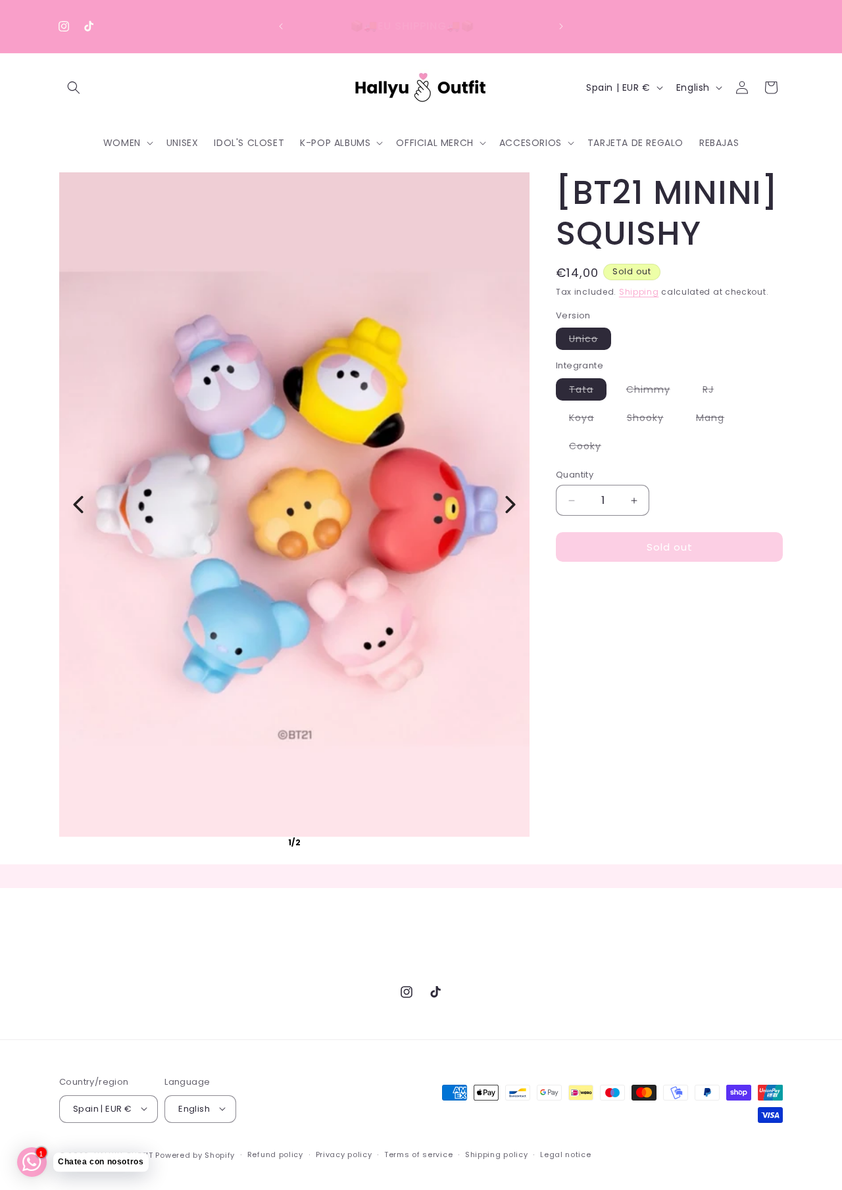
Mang (716, 419)
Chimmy (654, 391)
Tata (588, 391)
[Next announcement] (561, 26)
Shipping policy (496, 1154)
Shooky (652, 419)
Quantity (574, 474)
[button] (73, 87)
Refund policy (275, 1154)
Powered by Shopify (195, 1154)
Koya (588, 419)
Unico (590, 341)
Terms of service (418, 1154)
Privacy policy (344, 1154)
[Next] (510, 504)
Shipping (639, 291)
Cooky (591, 448)
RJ (715, 391)
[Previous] (78, 504)
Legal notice (565, 1154)
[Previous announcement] (280, 26)
